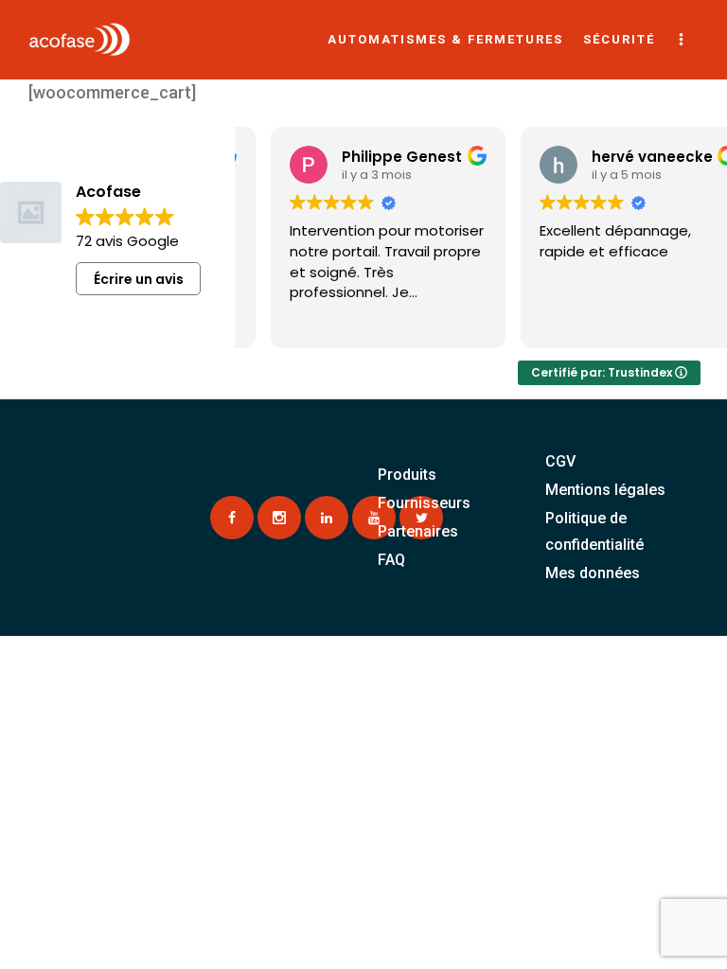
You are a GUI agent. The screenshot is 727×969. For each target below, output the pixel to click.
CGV (560, 461)
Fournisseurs (424, 503)
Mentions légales (605, 490)
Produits (407, 475)
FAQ (391, 560)
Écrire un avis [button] (139, 279)
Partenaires (418, 531)
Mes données (592, 573)
